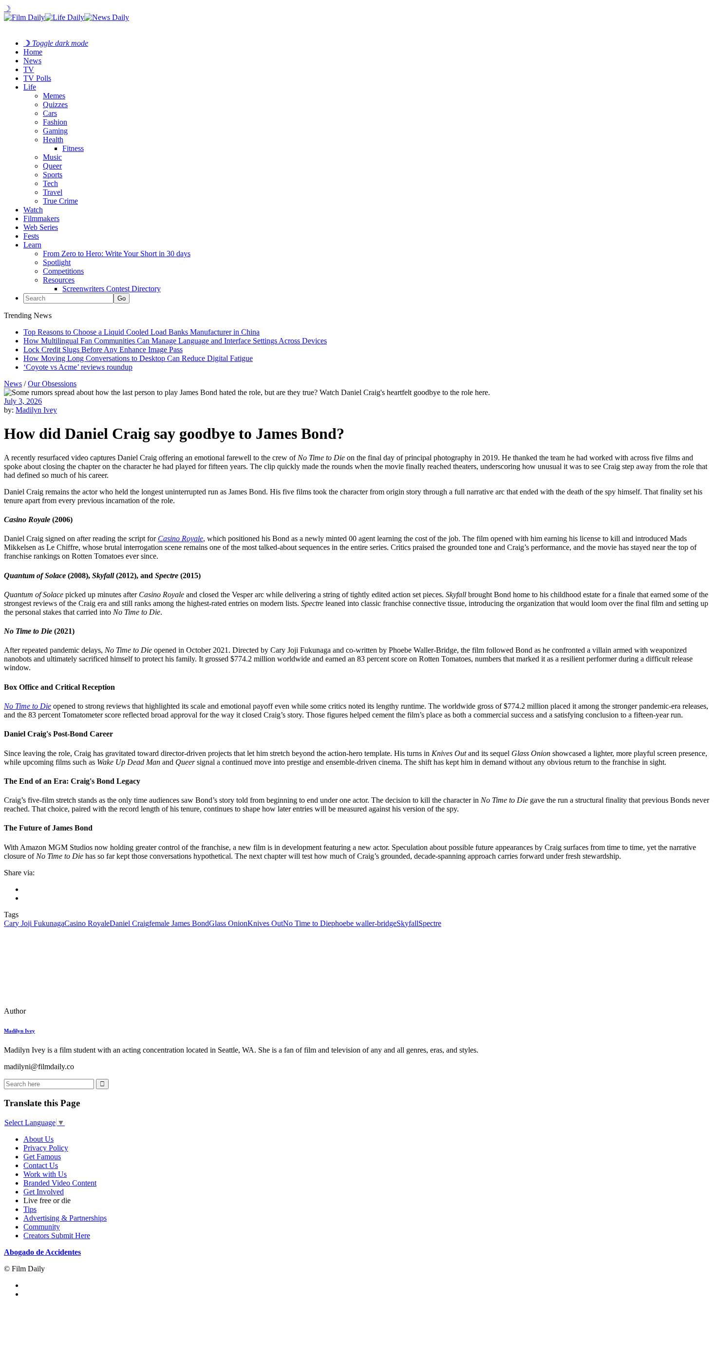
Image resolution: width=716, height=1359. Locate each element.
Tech (50, 183)
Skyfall (407, 923)
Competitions (63, 271)
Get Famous (42, 1156)
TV (28, 69)
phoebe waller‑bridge (363, 923)
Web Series (40, 227)
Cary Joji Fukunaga (34, 923)
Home (32, 52)
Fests (31, 236)
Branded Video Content (59, 1183)
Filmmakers (41, 218)
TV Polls (37, 78)
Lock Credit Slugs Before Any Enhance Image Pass (103, 349)
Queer (52, 166)
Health (53, 139)
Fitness (73, 148)
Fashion (55, 122)
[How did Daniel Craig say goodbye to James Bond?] (70, 1011)
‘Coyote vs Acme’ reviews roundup (77, 367)
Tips (30, 1209)
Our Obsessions (52, 383)
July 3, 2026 (23, 401)
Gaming (55, 131)
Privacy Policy (45, 1148)
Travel (52, 192)
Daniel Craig (129, 923)
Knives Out (265, 923)
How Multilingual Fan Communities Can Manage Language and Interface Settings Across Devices (175, 341)
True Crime (60, 201)
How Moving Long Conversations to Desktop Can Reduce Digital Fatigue (138, 358)
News (32, 61)
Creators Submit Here (56, 1235)
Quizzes (55, 104)
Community (41, 1227)
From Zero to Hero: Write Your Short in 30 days (116, 253)
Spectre (429, 923)
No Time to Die (27, 706)
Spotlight (57, 262)
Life (29, 87)
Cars (50, 113)
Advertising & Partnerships (65, 1218)
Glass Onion (228, 923)
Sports (52, 174)
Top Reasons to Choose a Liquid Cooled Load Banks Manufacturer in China (141, 332)
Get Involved (43, 1192)
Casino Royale (180, 538)
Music (52, 157)
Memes (54, 96)
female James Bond (179, 923)
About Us (38, 1139)
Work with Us (45, 1174)
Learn (32, 245)
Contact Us (40, 1165)
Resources (59, 280)
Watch (33, 210)
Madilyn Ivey (36, 410)
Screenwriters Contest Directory (111, 288)
